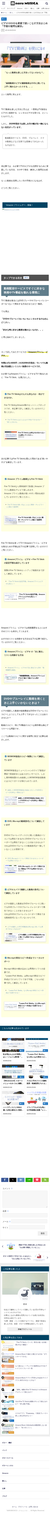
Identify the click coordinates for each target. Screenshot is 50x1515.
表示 (26, 277)
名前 (6, 1211)
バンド (4, 1450)
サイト (5, 1228)
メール (7, 1222)
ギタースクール (7, 1458)
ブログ (4, 1496)
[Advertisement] (25, 244)
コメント (8, 1188)
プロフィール (22, 1507)
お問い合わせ (33, 1507)
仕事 (3, 1488)
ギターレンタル (7, 1465)
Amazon (5, 1473)
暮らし (4, 19)
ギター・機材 (7, 1442)
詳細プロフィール (25, 1329)
